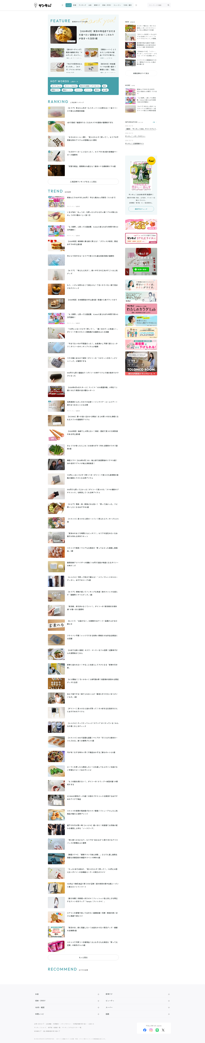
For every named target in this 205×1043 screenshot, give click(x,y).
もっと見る (83, 957)
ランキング (82, 5)
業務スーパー (67, 90)
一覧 (153, 122)
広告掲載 (48, 1024)
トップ (68, 5)
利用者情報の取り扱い (80, 1024)
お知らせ (91, 1024)
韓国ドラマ (55, 90)
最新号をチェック (141, 209)
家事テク (97, 5)
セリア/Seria (56, 86)
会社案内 (37, 1031)
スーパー (109, 1007)
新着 (74, 5)
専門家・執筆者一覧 (54, 1027)
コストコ (78, 90)
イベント (88, 90)
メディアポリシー (66, 1024)
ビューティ (117, 5)
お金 (90, 5)
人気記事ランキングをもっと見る (83, 181)
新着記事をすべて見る (141, 73)
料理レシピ (39, 1014)
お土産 (105, 90)
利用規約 (56, 1024)
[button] (62, 5)
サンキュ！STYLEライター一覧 (71, 1027)
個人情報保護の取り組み (50, 1031)
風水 (104, 86)
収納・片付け (106, 5)
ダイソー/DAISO (71, 86)
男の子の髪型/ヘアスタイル (90, 86)
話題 (107, 1014)
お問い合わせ (38, 1024)
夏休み (97, 90)
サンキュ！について (40, 1027)
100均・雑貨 (128, 5)
